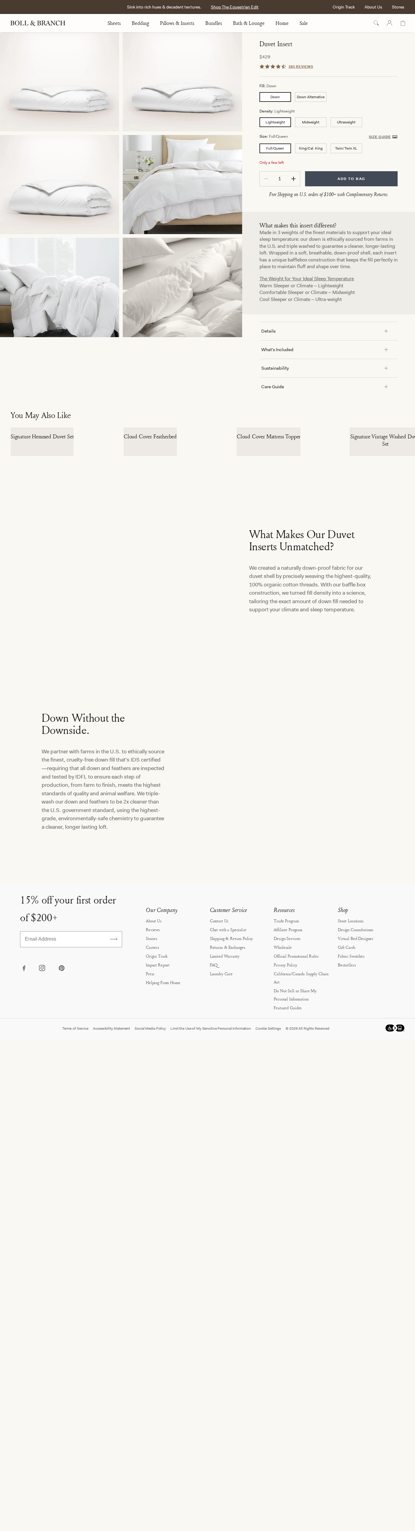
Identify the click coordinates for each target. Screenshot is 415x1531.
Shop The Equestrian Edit (235, 7)
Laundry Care (221, 1087)
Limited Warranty (224, 1069)
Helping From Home (163, 1095)
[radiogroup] (328, 97)
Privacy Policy (285, 1078)
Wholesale (283, 1060)
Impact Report (158, 1078)
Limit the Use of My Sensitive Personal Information (210, 1141)
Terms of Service (75, 1141)
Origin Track (344, 7)
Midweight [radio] (310, 122)
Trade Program (286, 1034)
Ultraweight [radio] (346, 122)
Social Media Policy (150, 1141)
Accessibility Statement (111, 1141)
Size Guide (380, 137)
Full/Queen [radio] (275, 148)
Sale (304, 23)
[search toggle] (376, 23)
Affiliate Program (288, 1042)
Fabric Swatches (351, 1069)
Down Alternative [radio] (310, 97)
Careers (152, 1060)
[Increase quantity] (293, 178)
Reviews (153, 1042)
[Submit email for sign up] (113, 1052)
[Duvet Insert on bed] (59, 287)
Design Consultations (355, 1042)
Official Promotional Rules (296, 1069)
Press (150, 1087)
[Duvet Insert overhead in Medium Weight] (182, 81)
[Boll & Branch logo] (41, 23)
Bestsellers (347, 1078)
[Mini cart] (402, 23)
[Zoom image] (59, 81)
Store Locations (351, 1034)
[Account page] (389, 23)
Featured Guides (288, 1121)
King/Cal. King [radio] (311, 148)
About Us (373, 7)
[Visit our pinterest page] (61, 1081)
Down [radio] (275, 97)
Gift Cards (346, 1060)
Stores (398, 7)
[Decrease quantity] (266, 178)
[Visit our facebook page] (23, 1081)
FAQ (214, 1078)
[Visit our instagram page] (42, 1081)
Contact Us (219, 1034)
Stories (151, 1051)
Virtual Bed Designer (355, 1051)
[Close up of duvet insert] (182, 287)
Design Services (287, 1051)
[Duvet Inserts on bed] (182, 184)
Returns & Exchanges (227, 1060)
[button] (396, 577)
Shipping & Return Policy (231, 1051)
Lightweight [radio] (275, 122)
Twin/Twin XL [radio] (346, 148)
